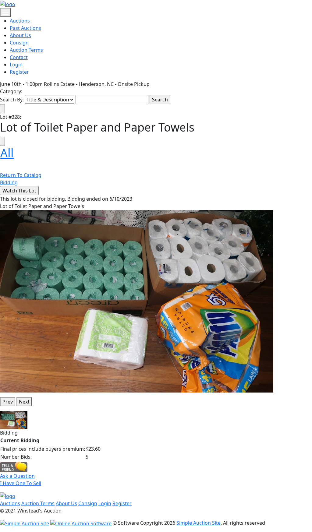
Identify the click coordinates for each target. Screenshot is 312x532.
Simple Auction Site (198, 523)
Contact (19, 57)
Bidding (9, 182)
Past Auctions (25, 28)
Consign (19, 42)
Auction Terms (26, 50)
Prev (7, 401)
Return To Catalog (20, 175)
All (7, 152)
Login (16, 64)
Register (19, 72)
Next (24, 401)
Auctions (20, 20)
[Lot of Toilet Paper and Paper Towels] (136, 301)
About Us (20, 35)
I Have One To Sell (20, 483)
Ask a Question (17, 476)
